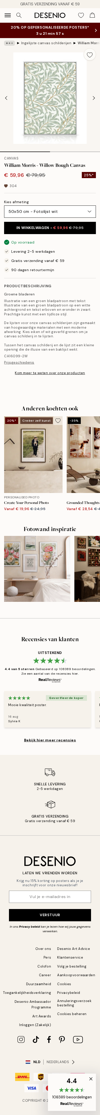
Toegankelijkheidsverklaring (27, 993)
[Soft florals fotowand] (37, 569)
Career (45, 975)
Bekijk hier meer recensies (50, 740)
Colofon (44, 966)
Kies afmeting (16, 202)
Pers (47, 957)
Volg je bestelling (71, 966)
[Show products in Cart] (92, 15)
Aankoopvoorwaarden (76, 975)
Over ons (43, 949)
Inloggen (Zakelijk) (35, 1025)
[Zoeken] (19, 15)
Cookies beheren (72, 1014)
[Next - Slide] (94, 98)
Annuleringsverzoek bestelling (74, 1003)
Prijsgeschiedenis (19, 362)
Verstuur (50, 915)
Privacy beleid (29, 927)
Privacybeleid (68, 993)
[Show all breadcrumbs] (9, 43)
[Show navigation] (7, 15)
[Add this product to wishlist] (90, 54)
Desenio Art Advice (73, 949)
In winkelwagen (50, 227)
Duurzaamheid (38, 984)
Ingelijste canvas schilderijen (46, 43)
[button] (72, 1092)
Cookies (64, 984)
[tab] (25, 150)
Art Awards (41, 1016)
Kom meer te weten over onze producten (50, 373)
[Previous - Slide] (6, 98)
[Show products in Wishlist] (81, 15)
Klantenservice (70, 957)
